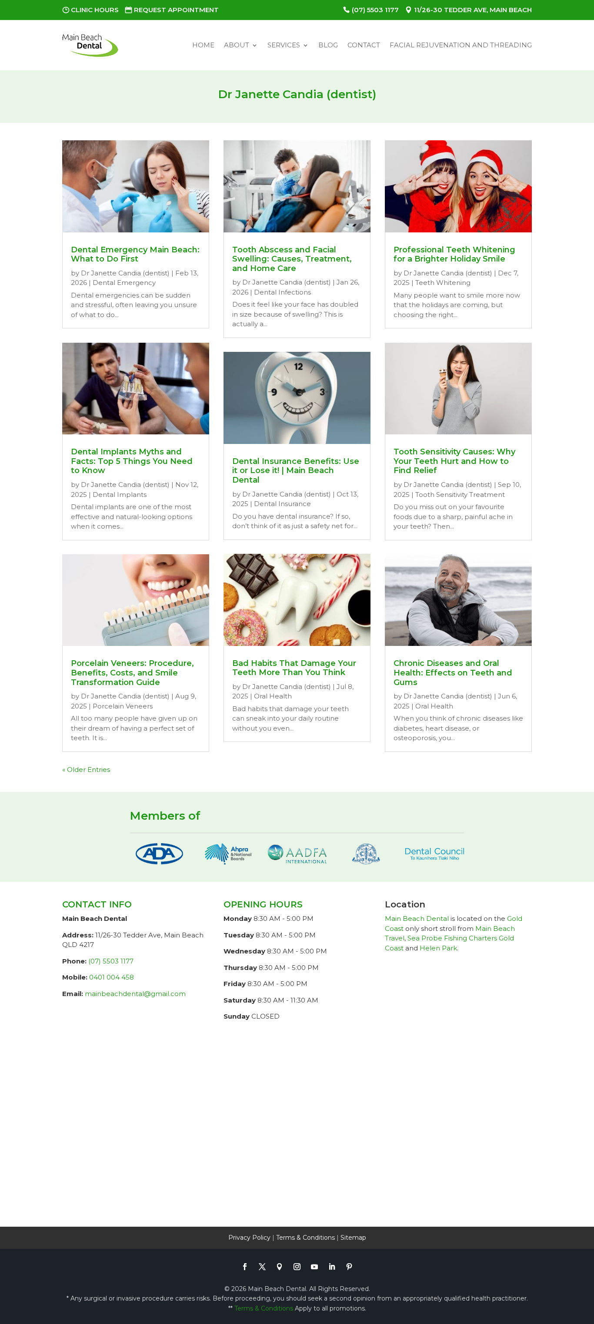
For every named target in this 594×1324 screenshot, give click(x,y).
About (236, 45)
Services (283, 45)
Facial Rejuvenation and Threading (461, 45)
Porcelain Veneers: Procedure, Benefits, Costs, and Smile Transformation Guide (132, 673)
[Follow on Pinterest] (349, 1267)
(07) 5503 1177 (375, 10)
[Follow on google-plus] (280, 1267)
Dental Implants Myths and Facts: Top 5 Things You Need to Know (132, 461)
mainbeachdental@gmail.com (135, 994)
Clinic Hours (95, 10)
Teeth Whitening (443, 282)
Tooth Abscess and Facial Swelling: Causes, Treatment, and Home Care (292, 259)
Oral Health (273, 696)
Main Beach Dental (417, 918)
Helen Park (438, 948)
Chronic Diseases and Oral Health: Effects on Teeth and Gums (453, 673)
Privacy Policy (249, 1237)
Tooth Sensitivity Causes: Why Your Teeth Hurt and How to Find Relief (454, 461)
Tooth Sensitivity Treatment (460, 494)
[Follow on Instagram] (297, 1267)
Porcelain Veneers (123, 706)
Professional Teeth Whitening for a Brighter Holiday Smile (454, 254)
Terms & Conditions (305, 1237)
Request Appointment (176, 10)
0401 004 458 (111, 977)
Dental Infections (282, 292)
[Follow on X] (262, 1267)
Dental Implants (120, 494)
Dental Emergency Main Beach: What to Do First (135, 254)
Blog (328, 45)
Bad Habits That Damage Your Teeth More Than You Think (294, 668)
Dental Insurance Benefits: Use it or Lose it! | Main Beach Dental (295, 471)
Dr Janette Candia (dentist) (125, 273)
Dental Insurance (282, 504)
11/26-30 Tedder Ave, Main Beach (473, 10)
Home (203, 45)
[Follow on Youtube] (314, 1267)
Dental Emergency (124, 282)
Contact (363, 45)
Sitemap (353, 1237)
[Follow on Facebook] (245, 1267)
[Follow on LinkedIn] (332, 1267)
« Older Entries (86, 769)
